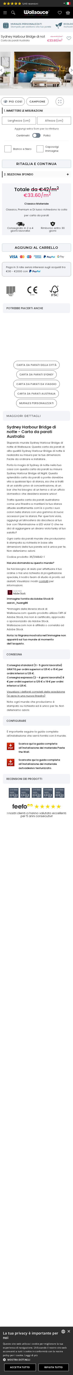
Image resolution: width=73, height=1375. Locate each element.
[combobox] (63, 1332)
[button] (36, 1359)
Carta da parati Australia (36, 393)
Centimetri (23, 135)
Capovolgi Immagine (52, 149)
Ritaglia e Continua (36, 164)
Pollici (46, 135)
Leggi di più (31, 1355)
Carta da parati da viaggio (36, 384)
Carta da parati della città (37, 365)
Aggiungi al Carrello (36, 248)
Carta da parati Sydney (36, 374)
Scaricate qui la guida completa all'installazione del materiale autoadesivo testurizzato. (39, 764)
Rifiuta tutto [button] (53, 1367)
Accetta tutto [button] (20, 1367)
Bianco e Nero (22, 149)
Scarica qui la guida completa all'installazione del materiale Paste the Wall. (41, 748)
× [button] (68, 1331)
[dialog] (36, 1351)
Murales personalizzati (36, 403)
